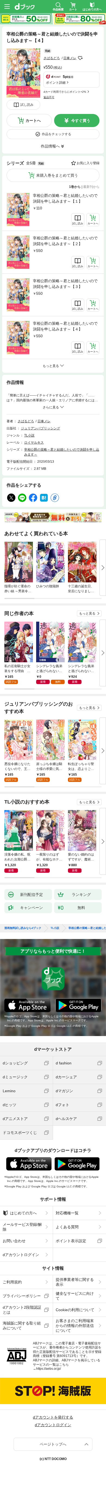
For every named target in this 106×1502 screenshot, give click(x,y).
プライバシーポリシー (22, 1296)
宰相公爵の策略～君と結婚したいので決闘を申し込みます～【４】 (65, 326)
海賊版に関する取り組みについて (22, 1325)
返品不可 (48, 97)
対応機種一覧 (67, 1213)
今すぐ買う (80, 120)
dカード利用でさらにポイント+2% (64, 91)
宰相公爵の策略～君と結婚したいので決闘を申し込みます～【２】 (65, 241)
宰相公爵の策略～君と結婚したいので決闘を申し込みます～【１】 (65, 198)
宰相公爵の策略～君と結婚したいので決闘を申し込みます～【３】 (65, 284)
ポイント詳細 (56, 83)
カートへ (33, 120)
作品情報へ (50, 146)
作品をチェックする (56, 134)
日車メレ (69, 58)
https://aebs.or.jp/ (48, 1369)
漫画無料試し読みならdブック (22, 928)
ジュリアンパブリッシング (40, 428)
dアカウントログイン (21, 1255)
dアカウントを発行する (53, 1417)
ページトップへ (53, 1444)
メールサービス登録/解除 (22, 1227)
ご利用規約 (12, 1282)
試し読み (26, 105)
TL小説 (29, 435)
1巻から (75, 186)
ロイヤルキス (34, 442)
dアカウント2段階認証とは (22, 1309)
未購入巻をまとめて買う (57, 175)
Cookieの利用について (75, 1310)
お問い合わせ (14, 1241)
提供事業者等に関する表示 (75, 1282)
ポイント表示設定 (71, 1241)
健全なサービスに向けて (75, 1296)
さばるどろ (51, 58)
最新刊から (91, 186)
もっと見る (87, 613)
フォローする (80, 58)
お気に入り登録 (88, 163)
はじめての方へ (23, 1213)
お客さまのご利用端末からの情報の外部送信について (75, 1326)
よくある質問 (67, 1227)
